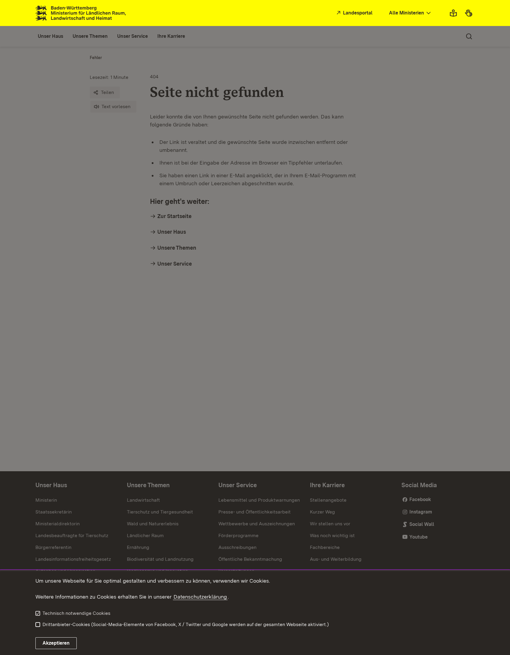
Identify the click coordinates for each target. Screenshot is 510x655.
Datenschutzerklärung (200, 597)
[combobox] (410, 13)
